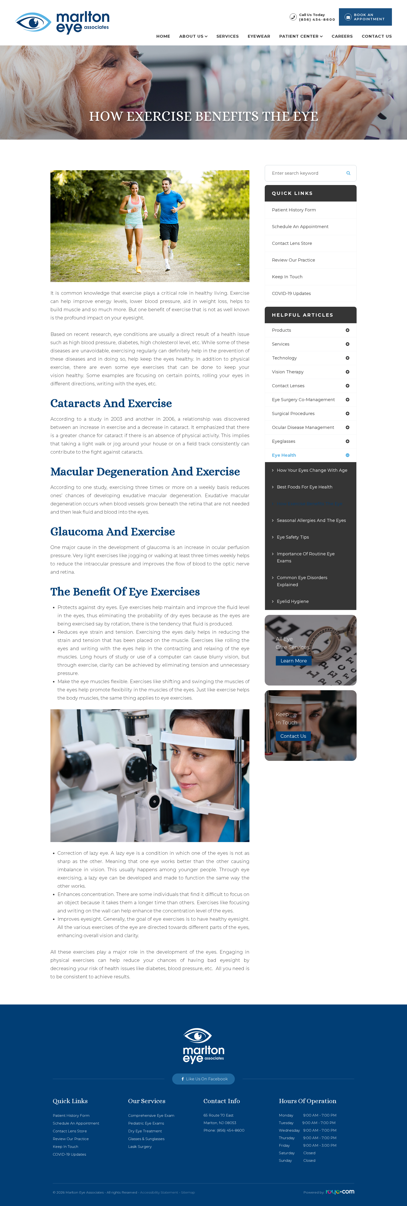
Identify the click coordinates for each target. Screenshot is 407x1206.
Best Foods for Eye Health (305, 487)
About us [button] (191, 36)
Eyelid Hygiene (293, 601)
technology (284, 358)
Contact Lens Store (292, 243)
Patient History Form (294, 210)
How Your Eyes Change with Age (312, 470)
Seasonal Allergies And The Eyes (311, 520)
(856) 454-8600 (317, 19)
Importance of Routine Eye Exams (306, 557)
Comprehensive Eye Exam (151, 1115)
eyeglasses (283, 441)
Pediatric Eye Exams (146, 1123)
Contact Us (377, 36)
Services (227, 36)
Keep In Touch (287, 276)
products (281, 330)
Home (163, 36)
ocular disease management (303, 427)
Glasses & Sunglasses (146, 1139)
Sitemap (188, 1192)
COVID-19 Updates (291, 293)
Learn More (294, 661)
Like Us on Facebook (207, 1079)
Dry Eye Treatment (145, 1131)
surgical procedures (293, 413)
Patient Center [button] (299, 36)
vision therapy (288, 372)
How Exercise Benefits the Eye (309, 503)
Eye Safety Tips (293, 537)
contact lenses (288, 385)
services (280, 344)
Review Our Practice (293, 260)
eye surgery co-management (303, 399)
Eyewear (259, 36)
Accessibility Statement (159, 1192)
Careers (342, 36)
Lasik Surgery (140, 1146)
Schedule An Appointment (300, 226)
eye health (284, 455)
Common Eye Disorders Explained (302, 581)
